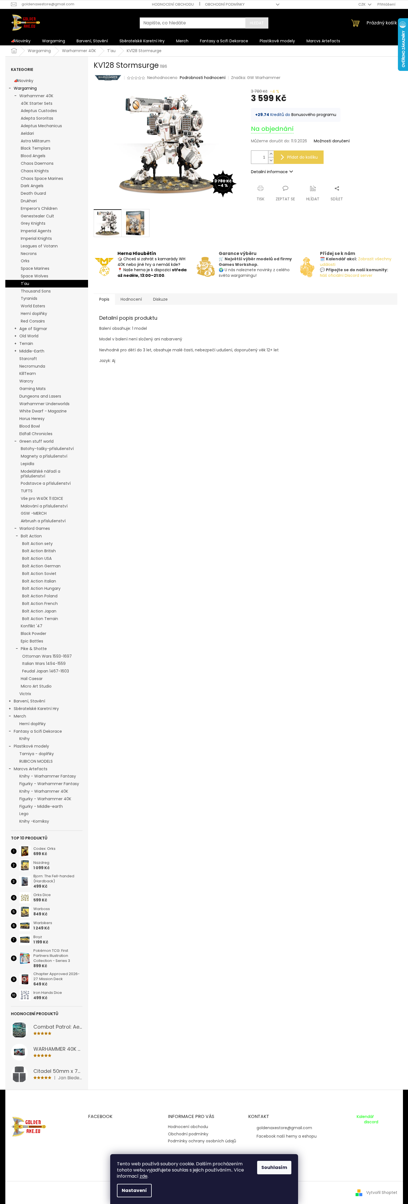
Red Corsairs (33, 321)
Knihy (24, 738)
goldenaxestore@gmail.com (284, 1128)
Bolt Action (31, 536)
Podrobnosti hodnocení (202, 77)
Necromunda (32, 366)
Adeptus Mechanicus (41, 126)
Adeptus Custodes (39, 110)
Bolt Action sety (37, 543)
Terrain (26, 343)
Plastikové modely (31, 746)
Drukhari (29, 201)
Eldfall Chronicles (35, 434)
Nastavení (134, 1190)
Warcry (26, 381)
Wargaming (25, 88)
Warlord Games (34, 528)
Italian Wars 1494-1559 (44, 663)
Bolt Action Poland (39, 596)
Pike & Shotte (34, 648)
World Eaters (33, 306)
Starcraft (28, 358)
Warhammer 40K (36, 96)
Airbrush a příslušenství (43, 521)
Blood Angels (33, 156)
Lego (24, 813)
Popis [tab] (104, 299)
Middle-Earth (31, 351)
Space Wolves (34, 276)
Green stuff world (36, 441)
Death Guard (33, 193)
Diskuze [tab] (160, 299)
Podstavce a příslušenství (46, 483)
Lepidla (27, 464)
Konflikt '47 (31, 626)
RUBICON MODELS (36, 761)
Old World (28, 336)
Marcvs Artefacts (30, 769)
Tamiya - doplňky (36, 754)
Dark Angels (32, 186)
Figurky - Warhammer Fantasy (49, 784)
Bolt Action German (41, 566)
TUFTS (27, 491)
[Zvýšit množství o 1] (271, 154)
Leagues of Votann (39, 246)
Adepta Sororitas (37, 118)
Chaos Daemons (37, 163)
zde (143, 1176)
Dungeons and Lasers (40, 396)
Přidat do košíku (302, 157)
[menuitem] (20, 40)
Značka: (255, 77)
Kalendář (365, 1116)
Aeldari (27, 133)
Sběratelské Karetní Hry (36, 708)
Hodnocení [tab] (131, 299)
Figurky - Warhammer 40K (45, 799)
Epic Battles (32, 641)
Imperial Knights (36, 238)
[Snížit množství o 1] (271, 160)
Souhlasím (274, 1167)
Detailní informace (269, 172)
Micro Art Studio (36, 686)
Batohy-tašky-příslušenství (47, 448)
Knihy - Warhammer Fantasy (47, 776)
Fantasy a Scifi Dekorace (38, 731)
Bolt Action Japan (39, 611)
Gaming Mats (32, 388)
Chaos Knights (35, 171)
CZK (362, 4)
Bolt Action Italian (39, 581)
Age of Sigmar (33, 328)
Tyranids (29, 298)
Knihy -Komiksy (34, 821)
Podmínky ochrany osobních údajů (202, 1141)
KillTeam (27, 373)
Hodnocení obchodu (173, 4)
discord (371, 1122)
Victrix (25, 694)
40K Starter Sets (36, 103)
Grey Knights (33, 223)
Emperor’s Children (39, 208)
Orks (25, 261)
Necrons (29, 253)
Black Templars (35, 148)
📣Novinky (23, 80)
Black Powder (33, 633)
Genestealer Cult (37, 216)
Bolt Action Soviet (39, 573)
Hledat (257, 23)
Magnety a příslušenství (44, 456)
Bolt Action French (40, 603)
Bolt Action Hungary (41, 588)
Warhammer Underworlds (44, 404)
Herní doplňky (34, 313)
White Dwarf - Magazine (43, 411)
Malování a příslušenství (44, 506)
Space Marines (35, 268)
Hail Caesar (32, 678)
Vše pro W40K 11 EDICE (42, 498)
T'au (25, 283)
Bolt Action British (39, 551)
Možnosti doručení (332, 141)
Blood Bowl (29, 426)
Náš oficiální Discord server (346, 275)
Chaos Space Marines (42, 178)
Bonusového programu (313, 114)
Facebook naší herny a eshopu (287, 1136)
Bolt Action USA (37, 558)
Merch (20, 716)
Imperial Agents (36, 231)
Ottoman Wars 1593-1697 (47, 656)
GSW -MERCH (34, 513)
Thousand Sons (36, 291)
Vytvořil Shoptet (381, 1192)
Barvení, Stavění (29, 701)
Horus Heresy (32, 418)
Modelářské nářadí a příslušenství (40, 473)
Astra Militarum (35, 141)
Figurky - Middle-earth (41, 806)
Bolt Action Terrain (40, 618)
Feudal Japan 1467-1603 (45, 671)
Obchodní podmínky (225, 4)
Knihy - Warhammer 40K (43, 791)
